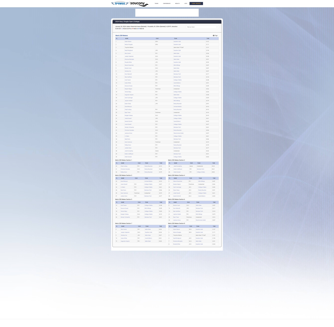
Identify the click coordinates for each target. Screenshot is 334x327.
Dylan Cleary (128, 103)
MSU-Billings (177, 65)
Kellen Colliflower (129, 154)
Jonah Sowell (128, 118)
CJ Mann (127, 136)
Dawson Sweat (128, 86)
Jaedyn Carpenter (129, 56)
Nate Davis (127, 139)
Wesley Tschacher (129, 127)
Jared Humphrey (129, 151)
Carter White (128, 83)
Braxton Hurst (128, 68)
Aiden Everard (128, 156)
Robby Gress (128, 145)
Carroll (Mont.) (177, 83)
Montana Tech (177, 74)
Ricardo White (128, 62)
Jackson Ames (128, 133)
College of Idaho (178, 80)
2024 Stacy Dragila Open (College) (127, 22)
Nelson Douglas (129, 44)
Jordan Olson (128, 148)
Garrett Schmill (128, 121)
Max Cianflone (128, 77)
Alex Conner (128, 53)
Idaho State (176, 53)
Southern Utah (177, 41)
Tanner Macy (128, 91)
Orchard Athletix (178, 106)
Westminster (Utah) (178, 133)
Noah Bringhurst (129, 50)
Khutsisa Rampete (129, 59)
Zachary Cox (128, 71)
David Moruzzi (128, 106)
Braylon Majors (128, 88)
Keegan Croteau (129, 115)
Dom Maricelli (128, 74)
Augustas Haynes (129, 94)
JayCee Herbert (128, 100)
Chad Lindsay (128, 109)
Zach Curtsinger (129, 97)
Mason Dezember (129, 65)
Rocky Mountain (178, 103)
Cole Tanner (128, 80)
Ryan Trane (127, 112)
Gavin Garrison (128, 142)
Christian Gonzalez (129, 130)
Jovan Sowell (128, 124)
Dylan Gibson (128, 41)
